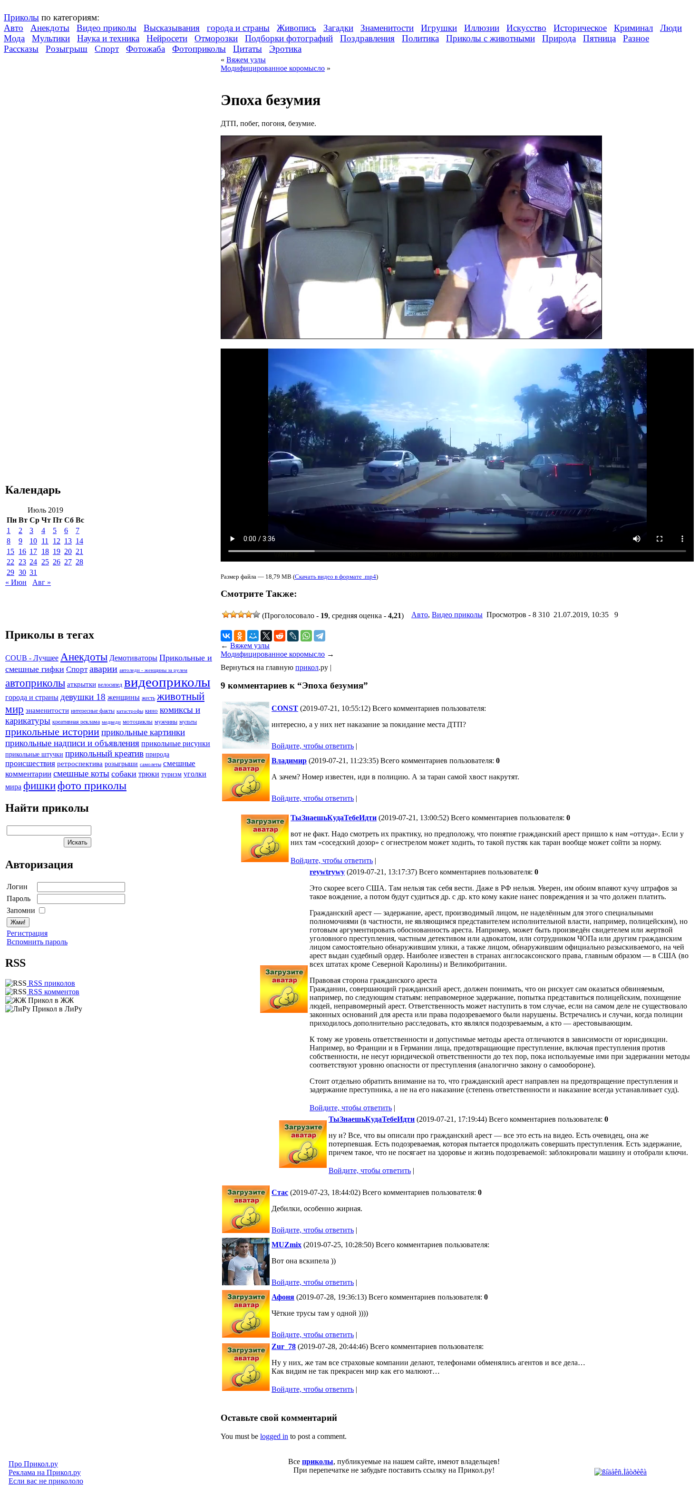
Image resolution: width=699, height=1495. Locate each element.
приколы (317, 1461)
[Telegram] (319, 635)
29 (10, 572)
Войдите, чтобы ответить (313, 746)
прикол (307, 667)
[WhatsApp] (306, 635)
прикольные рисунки (175, 743)
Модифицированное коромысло (273, 68)
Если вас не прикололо (46, 1481)
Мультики (51, 38)
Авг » (41, 582)
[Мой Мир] (253, 635)
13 (68, 541)
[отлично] (256, 614)
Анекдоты (49, 28)
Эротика (285, 49)
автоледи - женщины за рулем (153, 670)
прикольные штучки (34, 754)
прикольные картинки (143, 732)
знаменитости (47, 710)
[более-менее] (241, 614)
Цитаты (247, 49)
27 (68, 562)
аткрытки (81, 684)
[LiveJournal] (293, 635)
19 (56, 551)
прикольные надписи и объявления (72, 743)
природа (157, 754)
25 (45, 562)
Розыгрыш (66, 49)
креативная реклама (76, 721)
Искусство (526, 28)
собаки (123, 773)
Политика (420, 38)
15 (10, 551)
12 (56, 541)
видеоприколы (167, 681)
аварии (103, 668)
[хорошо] (248, 614)
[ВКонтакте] (226, 635)
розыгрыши (121, 763)
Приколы (21, 17)
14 (79, 541)
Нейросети (166, 38)
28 (79, 562)
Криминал (633, 28)
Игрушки (439, 28)
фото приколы (92, 785)
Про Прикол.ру (33, 1464)
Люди (671, 28)
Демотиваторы (133, 657)
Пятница (599, 38)
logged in (274, 1436)
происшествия (30, 763)
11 (45, 541)
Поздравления (367, 38)
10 (33, 541)
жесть (148, 698)
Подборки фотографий (289, 38)
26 (56, 562)
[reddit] (279, 635)
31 (33, 572)
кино (151, 711)
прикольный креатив (104, 753)
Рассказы (21, 49)
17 (33, 551)
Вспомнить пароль (37, 942)
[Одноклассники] (239, 635)
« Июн (16, 582)
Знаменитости (387, 28)
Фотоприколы (199, 49)
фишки (39, 785)
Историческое (580, 28)
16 (22, 551)
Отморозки (216, 38)
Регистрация (27, 933)
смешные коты (81, 773)
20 (68, 551)
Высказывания (172, 28)
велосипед (110, 685)
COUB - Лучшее (31, 658)
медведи (111, 722)
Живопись (296, 28)
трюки (148, 774)
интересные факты (93, 711)
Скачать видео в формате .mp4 (335, 576)
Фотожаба (145, 49)
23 (22, 562)
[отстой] (226, 614)
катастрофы (129, 711)
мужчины (166, 721)
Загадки (338, 28)
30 (22, 572)
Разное (636, 38)
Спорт (107, 49)
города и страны (238, 28)
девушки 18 (83, 697)
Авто (13, 28)
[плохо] (233, 614)
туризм (171, 774)
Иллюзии (481, 28)
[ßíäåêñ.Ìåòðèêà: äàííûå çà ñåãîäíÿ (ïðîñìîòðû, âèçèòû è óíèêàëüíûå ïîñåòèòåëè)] (620, 1472)
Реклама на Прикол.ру (45, 1472)
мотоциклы (138, 721)
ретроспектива (80, 763)
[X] (266, 635)
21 (79, 551)
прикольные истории (52, 732)
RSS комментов (53, 992)
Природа (559, 38)
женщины (123, 697)
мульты (188, 721)
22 (10, 562)
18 (45, 551)
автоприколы (35, 683)
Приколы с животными (490, 38)
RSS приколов (51, 983)
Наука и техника (108, 38)
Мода (14, 38)
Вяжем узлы (246, 60)
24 (33, 562)
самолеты (150, 764)
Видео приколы (106, 28)
